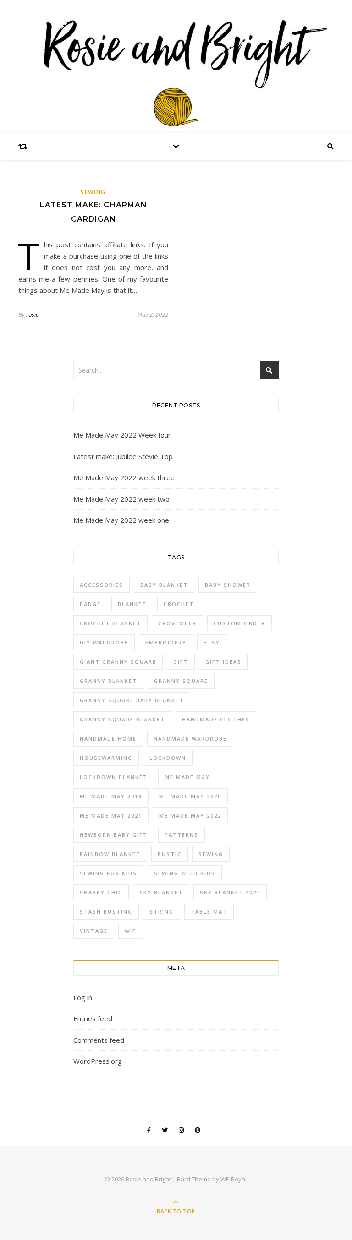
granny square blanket (122, 719)
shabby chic (101, 892)
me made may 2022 (190, 815)
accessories (101, 584)
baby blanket (164, 584)
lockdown (167, 757)
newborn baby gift (114, 834)
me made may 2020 (190, 796)
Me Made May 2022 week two (121, 499)
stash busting (106, 911)
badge (90, 604)
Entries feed (92, 1018)
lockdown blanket (114, 777)
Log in (82, 997)
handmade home (108, 738)
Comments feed (98, 1040)
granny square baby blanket (132, 700)
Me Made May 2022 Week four (122, 434)
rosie (32, 314)
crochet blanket (110, 623)
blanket (132, 604)
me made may (187, 777)
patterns (181, 834)
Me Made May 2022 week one (121, 520)
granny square (181, 680)
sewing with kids (184, 873)
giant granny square (118, 661)
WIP (131, 930)
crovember (177, 623)
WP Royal (233, 1179)
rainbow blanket (110, 853)
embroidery (166, 642)
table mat (209, 911)
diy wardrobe (104, 642)
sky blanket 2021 (230, 892)
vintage (94, 930)
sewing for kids (108, 873)
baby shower (228, 584)
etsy (212, 642)
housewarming (106, 757)
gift (180, 661)
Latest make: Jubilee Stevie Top (123, 456)
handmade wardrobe (190, 738)
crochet (179, 604)
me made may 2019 (111, 796)
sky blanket (161, 892)
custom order (239, 623)
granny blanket (108, 680)
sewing (93, 192)
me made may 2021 (111, 815)
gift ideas (223, 661)
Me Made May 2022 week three (124, 477)
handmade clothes (216, 719)
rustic (170, 853)
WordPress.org (97, 1061)
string (161, 911)
